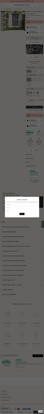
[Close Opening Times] (38, 198)
